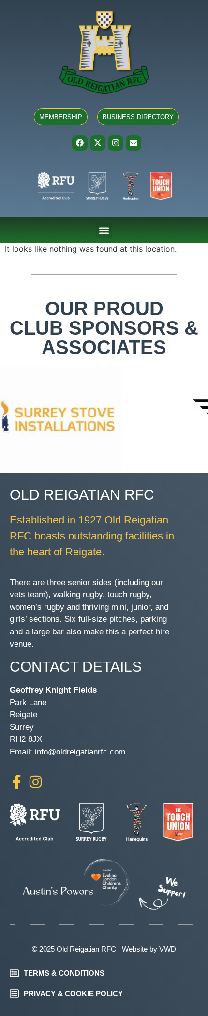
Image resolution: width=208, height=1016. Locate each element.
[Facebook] (80, 143)
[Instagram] (115, 143)
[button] (104, 230)
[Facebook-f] (17, 782)
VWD (167, 949)
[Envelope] (133, 143)
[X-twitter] (97, 143)
